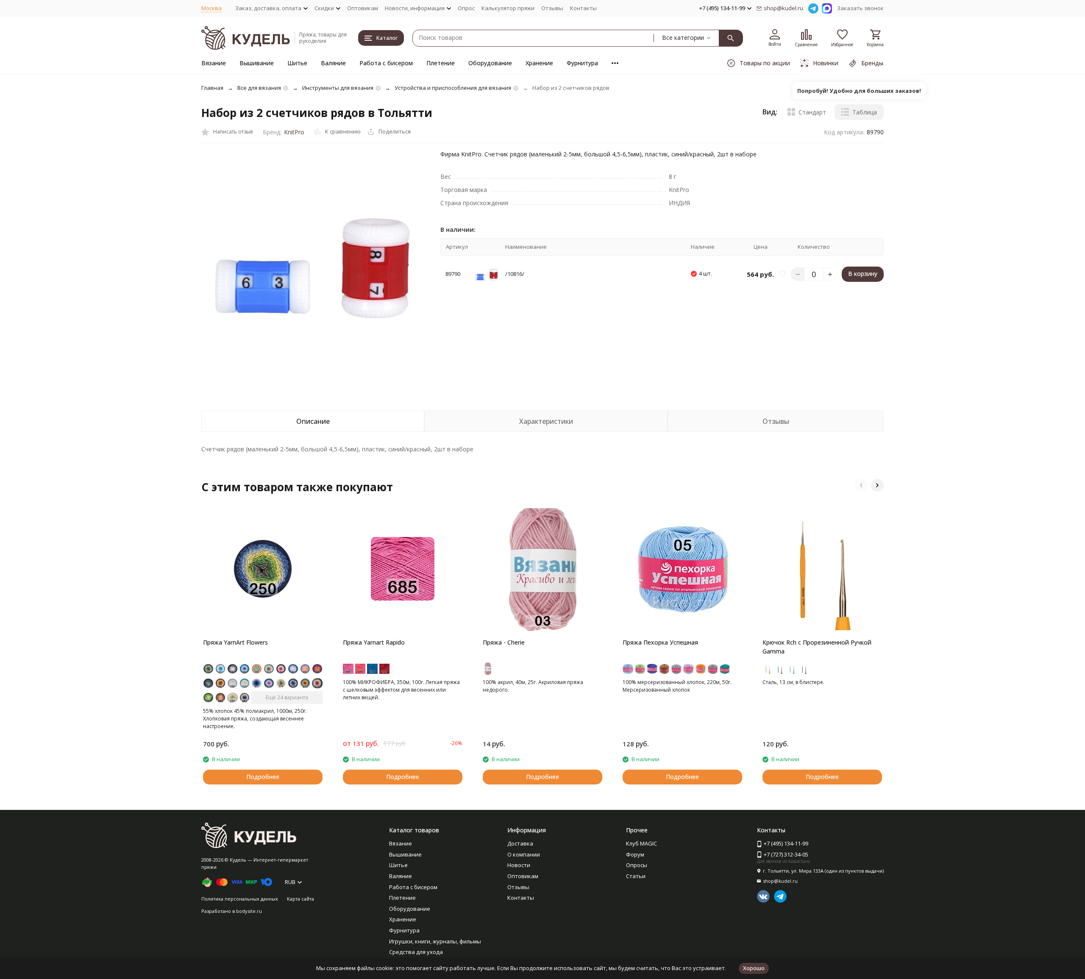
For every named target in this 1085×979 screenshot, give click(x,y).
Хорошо (754, 968)
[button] (861, 485)
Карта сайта (300, 899)
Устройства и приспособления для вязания (453, 88)
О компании (523, 854)
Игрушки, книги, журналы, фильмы (435, 941)
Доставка (520, 843)
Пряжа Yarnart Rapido (374, 642)
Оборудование (490, 63)
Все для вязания (259, 88)
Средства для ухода (416, 952)
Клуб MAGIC (641, 843)
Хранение (539, 63)
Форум (635, 854)
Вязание (213, 63)
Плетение (440, 63)
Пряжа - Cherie (504, 642)
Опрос (466, 8)
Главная (212, 88)
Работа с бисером (386, 63)
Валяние (333, 63)
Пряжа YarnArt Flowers (235, 642)
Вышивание (256, 63)
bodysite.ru (249, 911)
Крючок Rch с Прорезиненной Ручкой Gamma (816, 646)
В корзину (862, 274)
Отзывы (552, 8)
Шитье (297, 63)
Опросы (636, 865)
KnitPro (294, 132)
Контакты (583, 8)
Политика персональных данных (239, 899)
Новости (518, 865)
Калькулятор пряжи (507, 8)
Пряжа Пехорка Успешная (660, 642)
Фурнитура (582, 63)
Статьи (635, 876)
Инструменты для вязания (337, 88)
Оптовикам (362, 8)
